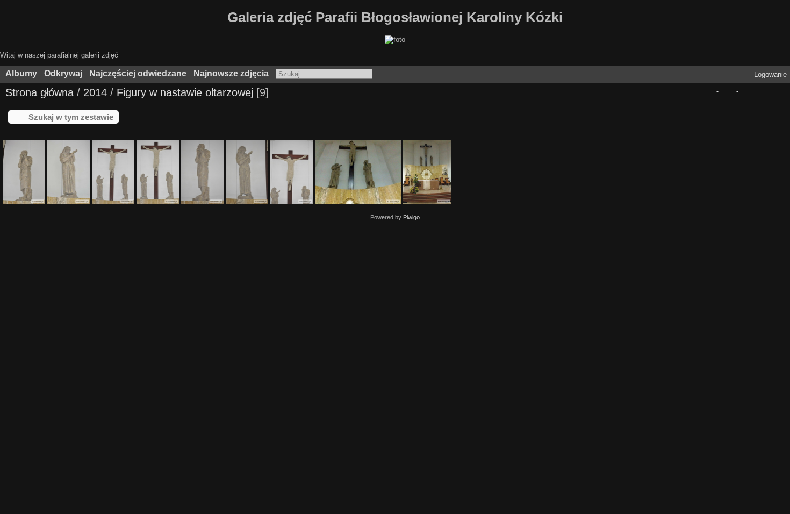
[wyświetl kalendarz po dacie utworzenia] (777, 91)
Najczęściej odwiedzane (137, 73)
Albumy (21, 73)
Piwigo (411, 217)
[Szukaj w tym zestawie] (694, 91)
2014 (95, 92)
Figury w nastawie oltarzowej (185, 92)
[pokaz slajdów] (747, 91)
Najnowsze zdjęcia (231, 73)
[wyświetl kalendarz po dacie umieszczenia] (762, 91)
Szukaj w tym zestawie (70, 117)
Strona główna (39, 92)
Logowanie (770, 74)
